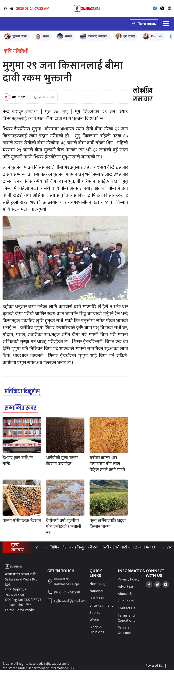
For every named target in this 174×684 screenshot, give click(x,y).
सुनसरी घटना (20, 36)
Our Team (126, 601)
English (156, 36)
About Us (125, 593)
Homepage (98, 583)
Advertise (125, 586)
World (94, 619)
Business (97, 598)
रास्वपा (68, 36)
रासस (46, 36)
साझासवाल (18, 97)
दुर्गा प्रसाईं (129, 36)
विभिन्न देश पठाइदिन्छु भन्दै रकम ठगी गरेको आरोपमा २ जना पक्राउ (90, 547)
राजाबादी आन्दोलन (97, 36)
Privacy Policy (128, 579)
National (96, 591)
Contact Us (126, 608)
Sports (95, 612)
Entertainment (101, 605)
